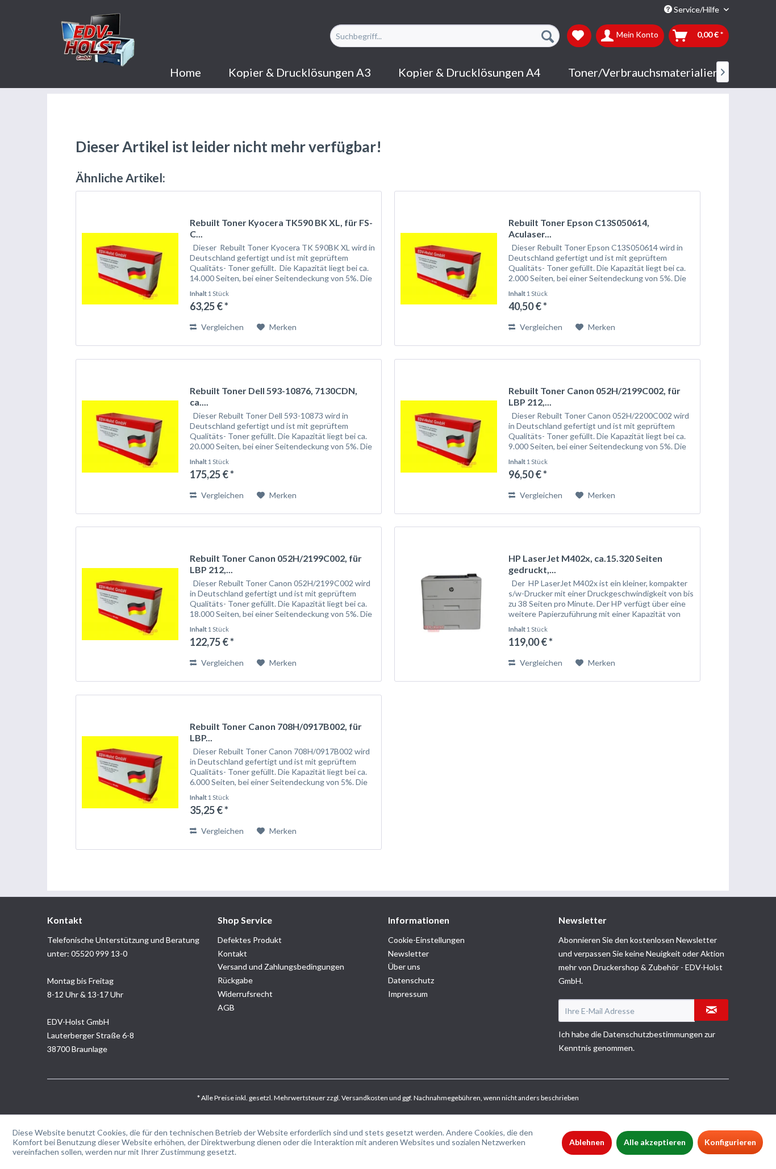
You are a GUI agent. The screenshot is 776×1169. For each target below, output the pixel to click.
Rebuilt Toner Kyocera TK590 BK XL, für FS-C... (281, 228)
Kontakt (232, 953)
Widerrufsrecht (245, 994)
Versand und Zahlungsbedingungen (281, 966)
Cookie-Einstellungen (426, 940)
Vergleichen (221, 327)
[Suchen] (548, 35)
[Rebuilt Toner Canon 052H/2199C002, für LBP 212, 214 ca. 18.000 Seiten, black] (130, 604)
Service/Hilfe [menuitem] (696, 9)
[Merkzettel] (579, 35)
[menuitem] (444, 35)
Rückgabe (235, 980)
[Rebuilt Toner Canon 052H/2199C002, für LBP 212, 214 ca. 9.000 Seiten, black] (448, 436)
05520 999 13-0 (99, 953)
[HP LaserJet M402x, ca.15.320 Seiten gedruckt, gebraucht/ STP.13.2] (448, 604)
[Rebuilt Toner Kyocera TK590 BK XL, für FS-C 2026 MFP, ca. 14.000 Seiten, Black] (130, 268)
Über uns (404, 966)
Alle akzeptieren (655, 1142)
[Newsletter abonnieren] (711, 1010)
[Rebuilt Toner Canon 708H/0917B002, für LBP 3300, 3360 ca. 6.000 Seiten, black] (130, 772)
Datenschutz (411, 980)
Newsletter (408, 953)
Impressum (408, 994)
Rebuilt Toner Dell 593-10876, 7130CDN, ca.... (273, 396)
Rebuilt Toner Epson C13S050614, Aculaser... (578, 228)
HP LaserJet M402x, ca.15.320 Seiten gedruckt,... (585, 564)
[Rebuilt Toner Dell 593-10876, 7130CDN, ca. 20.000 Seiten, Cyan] (130, 436)
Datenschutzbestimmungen (653, 1034)
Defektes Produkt (250, 940)
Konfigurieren (730, 1142)
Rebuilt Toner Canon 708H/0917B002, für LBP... (276, 732)
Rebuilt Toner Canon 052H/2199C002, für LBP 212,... (594, 396)
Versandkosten (364, 1097)
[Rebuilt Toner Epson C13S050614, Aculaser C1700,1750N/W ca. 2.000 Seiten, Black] (448, 268)
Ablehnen (586, 1142)
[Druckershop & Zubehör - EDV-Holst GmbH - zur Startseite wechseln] (98, 40)
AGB (226, 1007)
